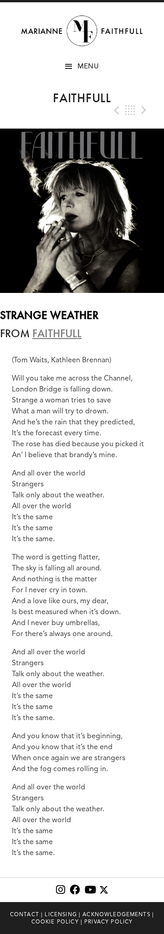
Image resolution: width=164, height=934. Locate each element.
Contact (24, 914)
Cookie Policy (55, 921)
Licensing (61, 914)
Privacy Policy (108, 921)
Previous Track (115, 110)
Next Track (145, 110)
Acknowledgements (116, 914)
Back (130, 110)
